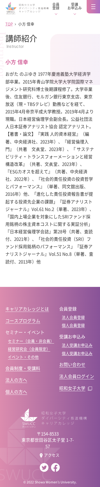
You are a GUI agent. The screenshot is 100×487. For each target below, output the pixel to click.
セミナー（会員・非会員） (31, 341)
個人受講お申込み (77, 353)
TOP (9, 24)
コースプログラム (22, 321)
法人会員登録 (73, 317)
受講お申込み (74, 6)
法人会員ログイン (76, 376)
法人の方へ (16, 380)
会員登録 (55, 6)
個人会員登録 (73, 325)
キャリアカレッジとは (27, 309)
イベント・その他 (23, 357)
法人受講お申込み (77, 345)
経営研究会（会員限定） (29, 349)
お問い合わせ (72, 364)
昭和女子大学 (72, 388)
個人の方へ (16, 392)
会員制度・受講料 (22, 368)
